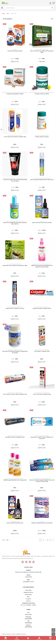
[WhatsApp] (33, 562)
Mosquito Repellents (46, 178)
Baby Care (35, 178)
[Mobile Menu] (2, 8)
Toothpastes (19, 135)
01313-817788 (28, 618)
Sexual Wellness (10, 92)
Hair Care (19, 178)
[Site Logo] (5, 3)
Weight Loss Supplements (43, 49)
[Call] (53, 634)
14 (50, 540)
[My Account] (50, 3)
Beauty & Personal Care (12, 178)
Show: (3, 540)
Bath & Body (5, 178)
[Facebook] (22, 562)
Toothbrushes (19, 307)
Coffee (36, 49)
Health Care (4, 92)
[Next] (53, 540)
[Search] (52, 8)
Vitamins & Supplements (44, 135)
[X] (26, 562)
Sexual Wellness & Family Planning (21, 92)
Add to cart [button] (16, 61)
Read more (42, 61)
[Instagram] (30, 562)
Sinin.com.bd (28, 614)
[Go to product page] (15, 121)
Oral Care (15, 135)
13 (47, 540)
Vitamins (15, 49)
